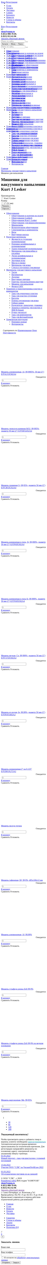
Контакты (10, 22)
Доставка (10, 10)
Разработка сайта (8, 1181)
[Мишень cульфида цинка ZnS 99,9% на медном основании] (23, 1023)
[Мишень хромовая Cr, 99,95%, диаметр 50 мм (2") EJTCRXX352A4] (23, 465)
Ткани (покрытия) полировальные (26, 86)
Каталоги (10, 15)
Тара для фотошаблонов (22, 157)
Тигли (14, 112)
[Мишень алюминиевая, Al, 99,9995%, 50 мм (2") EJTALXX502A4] (23, 351)
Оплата (9, 8)
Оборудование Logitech (21, 58)
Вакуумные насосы (20, 72)
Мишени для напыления (22, 124)
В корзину (5, 383)
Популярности (9, 333)
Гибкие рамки (17, 143)
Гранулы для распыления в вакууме (27, 121)
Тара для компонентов (21, 154)
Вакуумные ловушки (20, 117)
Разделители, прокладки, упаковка (26, 143)
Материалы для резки (21, 105)
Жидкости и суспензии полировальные (21, 80)
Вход (3, 26)
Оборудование (12, 51)
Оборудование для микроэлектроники (28, 62)
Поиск (20, 44)
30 (9, 1122)
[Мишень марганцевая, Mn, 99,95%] (23, 1080)
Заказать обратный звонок (12, 38)
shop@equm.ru (8, 31)
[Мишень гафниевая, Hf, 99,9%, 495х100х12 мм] (23, 860)
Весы (13, 72)
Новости (10, 17)
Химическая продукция (16, 159)
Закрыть (16, 1263)
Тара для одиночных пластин (24, 131)
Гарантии (10, 1218)
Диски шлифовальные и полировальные (22, 96)
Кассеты (15, 138)
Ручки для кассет (19, 152)
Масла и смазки (18, 103)
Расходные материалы (16, 77)
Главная (9, 1204)
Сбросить (6, 209)
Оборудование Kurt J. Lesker (24, 60)
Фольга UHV (17, 126)
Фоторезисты (17, 164)
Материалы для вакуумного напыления (24, 110)
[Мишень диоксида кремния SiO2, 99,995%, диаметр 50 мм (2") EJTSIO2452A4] (23, 408)
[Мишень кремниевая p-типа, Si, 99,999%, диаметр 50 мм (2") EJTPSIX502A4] (23, 522)
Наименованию (25, 330)
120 (9, 1127)
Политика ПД (12, 1227)
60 (9, 1124)
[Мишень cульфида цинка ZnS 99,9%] (23, 968)
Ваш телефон (7, 1252)
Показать (5, 206)
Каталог (5, 44)
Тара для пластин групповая (24, 136)
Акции (9, 1222)
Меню (13, 44)
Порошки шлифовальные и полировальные (23, 85)
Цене (34, 330)
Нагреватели (17, 112)
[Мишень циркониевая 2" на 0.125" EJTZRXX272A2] (23, 749)
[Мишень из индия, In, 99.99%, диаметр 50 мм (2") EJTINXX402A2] (23, 692)
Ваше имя (5, 1247)
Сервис (9, 13)
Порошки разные (19, 162)
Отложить (14, 385)
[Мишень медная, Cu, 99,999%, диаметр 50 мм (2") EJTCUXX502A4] (23, 635)
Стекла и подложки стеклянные (25, 107)
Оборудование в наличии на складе (27, 53)
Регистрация (11, 26)
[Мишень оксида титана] (23, 805)
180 (9, 1129)
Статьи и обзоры (13, 20)
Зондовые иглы (18, 100)
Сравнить (5, 385)
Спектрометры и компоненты (24, 70)
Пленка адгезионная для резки (25, 138)
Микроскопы (17, 65)
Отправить (6, 1263)
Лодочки (15, 117)
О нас (8, 5)
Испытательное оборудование (24, 65)
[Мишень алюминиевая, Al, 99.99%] (23, 914)
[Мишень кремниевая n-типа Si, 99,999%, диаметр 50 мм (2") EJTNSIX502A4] (23, 578)
